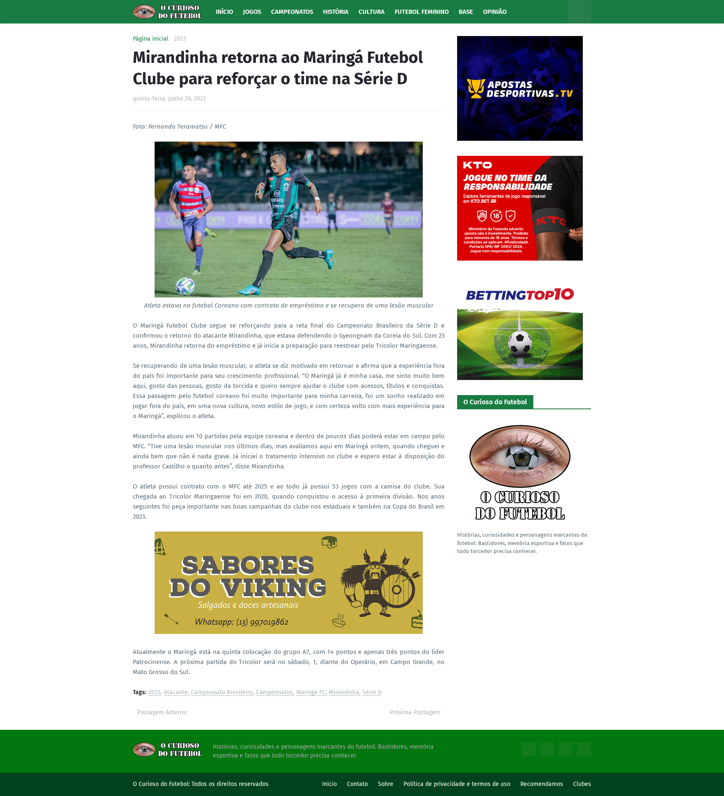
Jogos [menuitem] (252, 12)
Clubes (582, 784)
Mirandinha (344, 693)
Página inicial (150, 39)
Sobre (385, 784)
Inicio (329, 784)
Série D (372, 693)
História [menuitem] (336, 12)
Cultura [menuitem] (372, 12)
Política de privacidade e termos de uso (456, 784)
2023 (180, 39)
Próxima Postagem (415, 712)
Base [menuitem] (466, 12)
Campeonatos (274, 693)
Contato (357, 784)
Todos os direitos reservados (230, 784)
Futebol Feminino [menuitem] (422, 12)
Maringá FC (311, 693)
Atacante (176, 693)
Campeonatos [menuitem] (292, 12)
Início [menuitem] (224, 12)
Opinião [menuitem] (495, 12)
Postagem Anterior (162, 712)
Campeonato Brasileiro (222, 693)
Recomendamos (541, 784)
